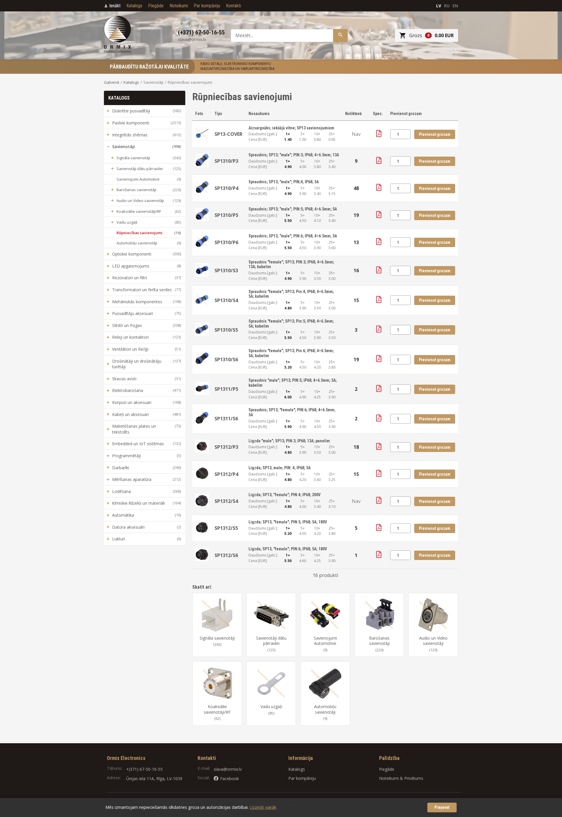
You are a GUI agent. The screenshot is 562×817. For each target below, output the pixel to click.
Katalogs (134, 5)
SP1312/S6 (226, 555)
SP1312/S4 (226, 501)
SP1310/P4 (226, 188)
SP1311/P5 (226, 389)
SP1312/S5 (226, 528)
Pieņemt (442, 807)
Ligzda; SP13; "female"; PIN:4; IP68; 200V (285, 494)
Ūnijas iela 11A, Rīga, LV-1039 (154, 778)
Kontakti (233, 5)
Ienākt (115, 5)
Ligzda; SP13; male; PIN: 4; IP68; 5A (280, 467)
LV (438, 5)
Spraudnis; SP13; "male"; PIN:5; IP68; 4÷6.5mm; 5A (293, 209)
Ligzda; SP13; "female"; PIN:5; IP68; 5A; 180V (288, 522)
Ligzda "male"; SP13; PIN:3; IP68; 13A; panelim (289, 441)
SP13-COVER (228, 134)
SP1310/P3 (226, 161)
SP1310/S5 (226, 330)
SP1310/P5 (226, 215)
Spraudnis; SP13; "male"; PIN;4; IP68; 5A (284, 181)
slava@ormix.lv (228, 769)
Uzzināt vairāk (263, 807)
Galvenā (111, 82)
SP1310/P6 (226, 242)
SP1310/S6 (226, 359)
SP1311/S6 (226, 418)
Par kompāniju (207, 5)
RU (447, 5)
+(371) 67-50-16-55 (144, 769)
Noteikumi (178, 5)
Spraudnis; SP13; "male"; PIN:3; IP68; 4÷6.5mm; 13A (294, 155)
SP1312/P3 (226, 447)
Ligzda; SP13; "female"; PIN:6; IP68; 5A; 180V (288, 549)
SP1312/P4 (226, 474)
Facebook (229, 778)
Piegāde (156, 5)
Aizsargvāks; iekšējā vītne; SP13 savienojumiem (291, 128)
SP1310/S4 (226, 300)
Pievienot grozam (434, 134)
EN (455, 5)
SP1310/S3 (226, 270)
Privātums (413, 778)
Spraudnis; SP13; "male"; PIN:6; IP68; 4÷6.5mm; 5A (293, 236)
